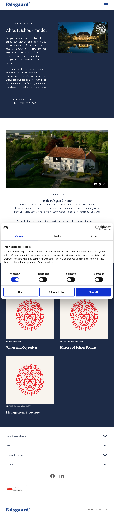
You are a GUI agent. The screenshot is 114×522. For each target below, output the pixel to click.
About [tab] (94, 236)
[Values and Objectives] (30, 320)
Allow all (93, 292)
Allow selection (57, 292)
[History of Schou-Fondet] (84, 320)
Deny (21, 292)
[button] (57, 436)
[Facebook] (52, 476)
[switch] (43, 279)
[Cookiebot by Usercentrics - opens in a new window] (98, 227)
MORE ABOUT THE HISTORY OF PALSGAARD (25, 101)
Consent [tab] (19, 236)
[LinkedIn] (61, 476)
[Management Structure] (30, 385)
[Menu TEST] (106, 5)
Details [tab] (57, 236)
